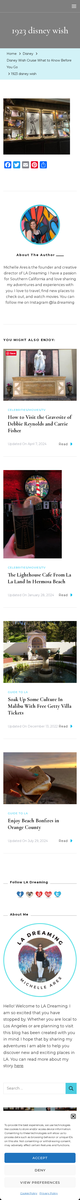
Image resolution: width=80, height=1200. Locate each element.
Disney (28, 54)
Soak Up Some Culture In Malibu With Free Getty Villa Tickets (39, 706)
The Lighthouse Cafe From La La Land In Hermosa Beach (39, 578)
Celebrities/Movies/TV (27, 409)
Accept (40, 1158)
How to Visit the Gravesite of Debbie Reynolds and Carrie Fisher (39, 424)
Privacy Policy (49, 1193)
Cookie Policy (28, 1193)
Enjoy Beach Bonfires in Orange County (33, 824)
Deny (40, 1170)
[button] (73, 1116)
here (18, 1065)
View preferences (40, 1182)
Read (63, 444)
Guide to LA (18, 692)
